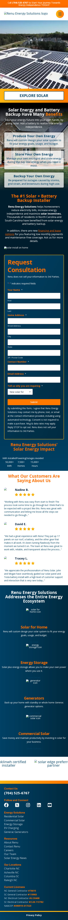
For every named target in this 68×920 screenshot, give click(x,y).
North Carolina (47, 217)
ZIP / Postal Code (15, 358)
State (10, 347)
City (9, 336)
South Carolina (14, 220)
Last (9, 311)
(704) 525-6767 (16, 792)
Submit (34, 402)
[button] (60, 14)
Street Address (14, 326)
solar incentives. (51, 213)
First (9, 301)
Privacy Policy (34, 915)
